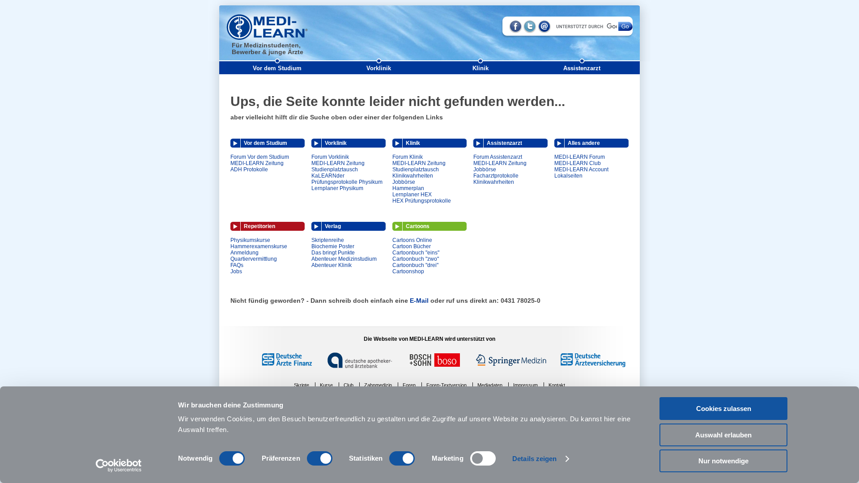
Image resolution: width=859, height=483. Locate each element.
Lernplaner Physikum (337, 188)
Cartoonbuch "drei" (415, 265)
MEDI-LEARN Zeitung (257, 163)
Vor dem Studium (277, 68)
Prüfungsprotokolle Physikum (347, 182)
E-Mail (419, 300)
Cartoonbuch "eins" (415, 253)
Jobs (236, 271)
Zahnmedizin (378, 385)
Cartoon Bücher (411, 246)
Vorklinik (378, 68)
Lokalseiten (568, 176)
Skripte (301, 385)
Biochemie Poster (332, 246)
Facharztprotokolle (496, 176)
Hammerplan (408, 188)
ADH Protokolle (249, 169)
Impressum (525, 385)
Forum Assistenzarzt (497, 157)
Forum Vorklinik (330, 157)
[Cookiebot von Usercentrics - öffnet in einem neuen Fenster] (119, 465)
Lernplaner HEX (412, 194)
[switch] (319, 458)
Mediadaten (489, 385)
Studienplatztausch (334, 169)
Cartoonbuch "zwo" (415, 259)
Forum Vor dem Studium (259, 157)
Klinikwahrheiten (412, 176)
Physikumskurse (250, 240)
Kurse (326, 385)
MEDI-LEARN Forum (579, 157)
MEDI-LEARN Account (581, 169)
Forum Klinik (407, 157)
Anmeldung (244, 253)
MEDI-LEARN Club (577, 163)
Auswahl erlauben (723, 435)
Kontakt (557, 385)
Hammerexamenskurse (258, 246)
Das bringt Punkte (333, 253)
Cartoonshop (408, 271)
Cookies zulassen (723, 408)
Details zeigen (534, 458)
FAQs (236, 265)
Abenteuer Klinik (331, 265)
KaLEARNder (327, 176)
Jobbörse (403, 182)
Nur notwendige (723, 461)
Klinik (480, 68)
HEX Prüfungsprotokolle (421, 201)
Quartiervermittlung (253, 259)
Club (348, 385)
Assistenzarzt (581, 68)
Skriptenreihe (327, 240)
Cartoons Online (412, 240)
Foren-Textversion (446, 385)
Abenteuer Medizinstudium (344, 259)
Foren (409, 385)
